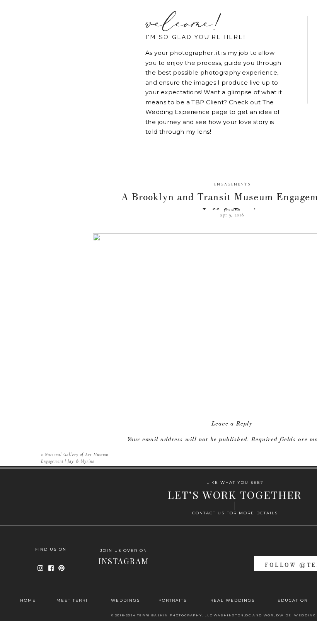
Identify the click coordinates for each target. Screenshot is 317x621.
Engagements (232, 184)
